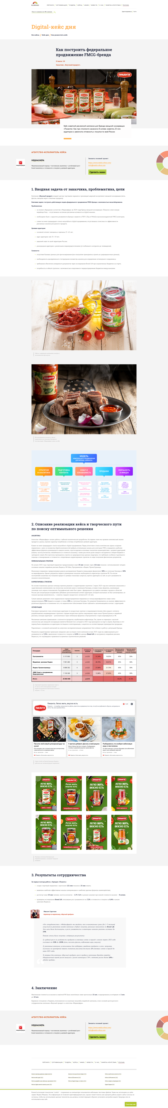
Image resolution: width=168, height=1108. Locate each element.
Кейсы (80, 5)
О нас (101, 5)
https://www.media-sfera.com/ (99, 163)
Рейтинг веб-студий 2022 (37, 1077)
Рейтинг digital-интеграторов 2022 (113, 1081)
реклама (126, 5)
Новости (94, 5)
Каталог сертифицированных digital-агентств (41, 1074)
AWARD (86, 5)
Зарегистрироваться (127, 11)
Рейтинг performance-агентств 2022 (113, 1074)
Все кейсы (35, 35)
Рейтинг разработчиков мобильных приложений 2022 (43, 1081)
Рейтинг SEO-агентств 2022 (74, 1077)
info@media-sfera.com (96, 165)
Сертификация (61, 5)
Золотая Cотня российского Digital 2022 (77, 1074)
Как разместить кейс (59, 35)
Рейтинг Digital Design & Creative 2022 (77, 1081)
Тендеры (72, 5)
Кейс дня (45, 35)
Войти (135, 11)
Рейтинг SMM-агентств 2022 (111, 1077)
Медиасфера (37, 160)
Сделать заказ (97, 172)
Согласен (131, 1104)
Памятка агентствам (113, 5)
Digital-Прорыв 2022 (110, 1084)
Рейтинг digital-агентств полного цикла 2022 (41, 1084)
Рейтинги (50, 5)
